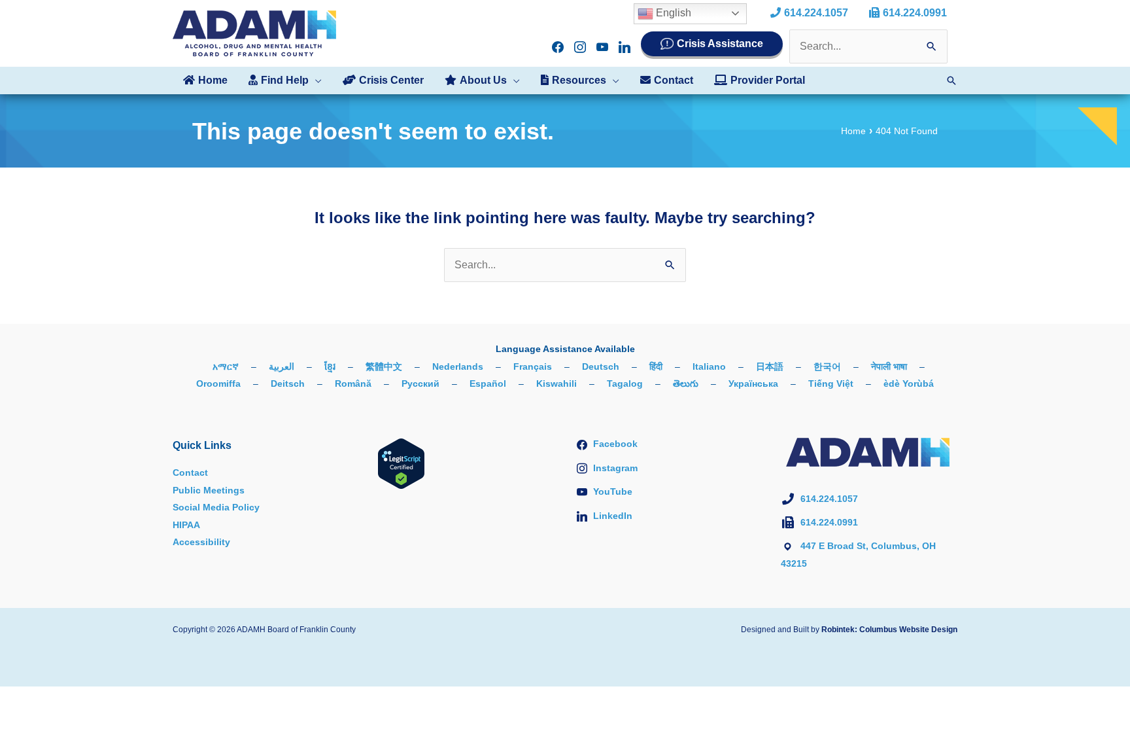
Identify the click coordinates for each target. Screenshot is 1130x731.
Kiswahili (556, 383)
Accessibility (201, 542)
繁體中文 (384, 366)
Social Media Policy (216, 507)
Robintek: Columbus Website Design (889, 629)
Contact (190, 472)
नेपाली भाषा (889, 366)
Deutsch (600, 366)
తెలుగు (685, 383)
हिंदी (655, 366)
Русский (420, 383)
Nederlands (457, 366)
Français (532, 366)
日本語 (769, 366)
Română (353, 383)
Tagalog (625, 383)
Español (488, 383)
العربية (281, 366)
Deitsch (288, 383)
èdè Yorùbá (908, 383)
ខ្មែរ (329, 366)
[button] (315, 80)
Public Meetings (209, 490)
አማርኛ (226, 366)
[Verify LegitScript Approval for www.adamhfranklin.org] (401, 463)
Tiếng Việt (830, 383)
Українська (753, 383)
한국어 (827, 366)
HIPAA (186, 525)
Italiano (709, 366)
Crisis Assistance (720, 43)
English (672, 12)
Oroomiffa (218, 383)
